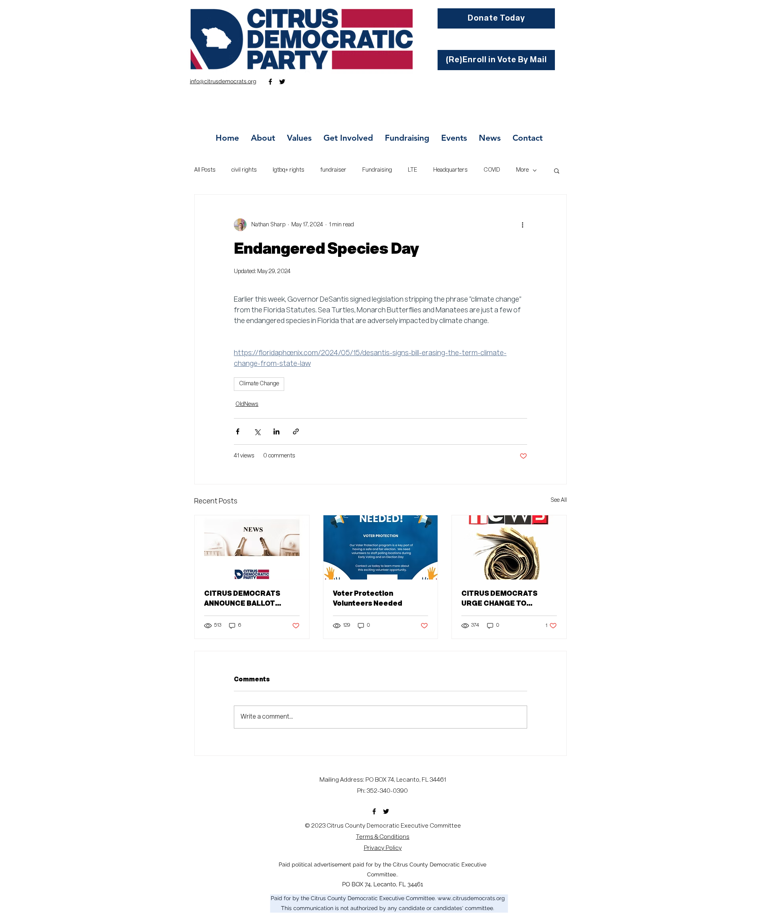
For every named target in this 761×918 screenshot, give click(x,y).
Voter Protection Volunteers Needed (367, 598)
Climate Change (259, 383)
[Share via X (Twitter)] (257, 431)
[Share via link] (296, 431)
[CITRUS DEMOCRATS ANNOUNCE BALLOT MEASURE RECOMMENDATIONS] (252, 547)
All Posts (205, 170)
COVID (492, 170)
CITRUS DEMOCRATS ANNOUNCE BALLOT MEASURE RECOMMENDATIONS (242, 599)
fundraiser (333, 170)
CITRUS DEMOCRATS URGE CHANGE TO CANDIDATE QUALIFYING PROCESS (504, 599)
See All (559, 500)
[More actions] (522, 225)
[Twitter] (282, 82)
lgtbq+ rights (288, 170)
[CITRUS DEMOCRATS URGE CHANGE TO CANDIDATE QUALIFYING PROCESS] (509, 547)
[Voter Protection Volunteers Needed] (380, 547)
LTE (412, 170)
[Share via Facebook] (237, 431)
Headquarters (450, 170)
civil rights (244, 170)
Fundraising (377, 170)
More (522, 170)
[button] (556, 170)
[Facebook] (270, 82)
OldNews (246, 404)
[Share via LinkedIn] (276, 431)
